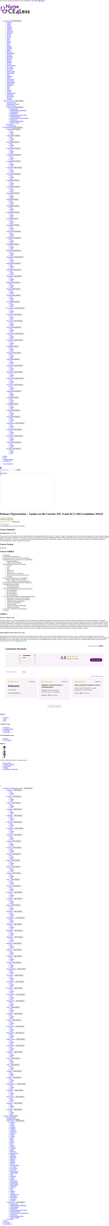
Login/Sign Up (7, 461)
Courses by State (7, 21)
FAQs (5, 458)
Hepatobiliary (14, 113)
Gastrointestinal (14, 112)
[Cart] (1, 468)
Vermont (9, 90)
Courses (5, 1116)
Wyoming (9, 99)
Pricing (5, 456)
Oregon (9, 77)
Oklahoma (9, 76)
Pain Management (15, 116)
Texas (8, 87)
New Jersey (10, 67)
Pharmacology (14, 109)
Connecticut (10, 31)
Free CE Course (11, 105)
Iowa (8, 44)
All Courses (10, 124)
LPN (11, 134)
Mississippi (10, 58)
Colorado (9, 30)
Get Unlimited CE (8, 463)
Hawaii (9, 38)
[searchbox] (12, 671)
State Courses (10, 1120)
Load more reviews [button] (54, 706)
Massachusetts (10, 53)
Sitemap (5, 767)
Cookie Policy (7, 766)
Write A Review (96, 660)
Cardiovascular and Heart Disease (19, 118)
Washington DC (11, 93)
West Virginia (10, 96)
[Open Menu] (0, 18)
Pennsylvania (10, 79)
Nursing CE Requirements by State (12, 788)
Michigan (9, 54)
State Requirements (8, 127)
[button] (27, 656)
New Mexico (10, 68)
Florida (9, 35)
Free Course (6, 730)
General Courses (11, 102)
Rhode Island (10, 81)
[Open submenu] (23, 788)
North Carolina (11, 71)
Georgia (9, 36)
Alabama (9, 22)
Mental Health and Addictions (18, 110)
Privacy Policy (7, 763)
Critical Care (13, 119)
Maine (8, 50)
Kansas (9, 45)
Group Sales (6, 732)
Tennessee (9, 85)
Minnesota (9, 56)
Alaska (9, 24)
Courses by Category (9, 101)
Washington (10, 94)
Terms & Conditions (8, 764)
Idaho (8, 39)
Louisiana (9, 48)
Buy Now (41, 0)
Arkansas (9, 27)
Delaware (9, 33)
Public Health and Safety (17, 121)
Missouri (9, 59)
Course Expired (4, 524)
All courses (4, 473)
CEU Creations (7, 740)
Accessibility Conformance (10, 769)
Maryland (9, 51)
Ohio (8, 74)
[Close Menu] (0, 785)
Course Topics (11, 107)
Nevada (9, 64)
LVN (11, 159)
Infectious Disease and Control (18, 115)
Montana (9, 61)
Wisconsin (9, 97)
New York (9, 70)
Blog (4, 720)
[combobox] (97, 676)
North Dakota (10, 73)
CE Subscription (11, 125)
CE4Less (5, 738)
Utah (8, 88)
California (9, 28)
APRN (12, 132)
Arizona (9, 25)
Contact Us (6, 727)
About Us (6, 717)
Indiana (9, 42)
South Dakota (10, 84)
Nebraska (9, 62)
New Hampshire (11, 65)
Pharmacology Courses (13, 104)
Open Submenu (17, 21)
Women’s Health (14, 122)
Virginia (9, 91)
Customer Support (8, 459)
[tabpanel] (54, 585)
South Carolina (11, 82)
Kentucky (9, 47)
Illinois (8, 41)
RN (11, 131)
